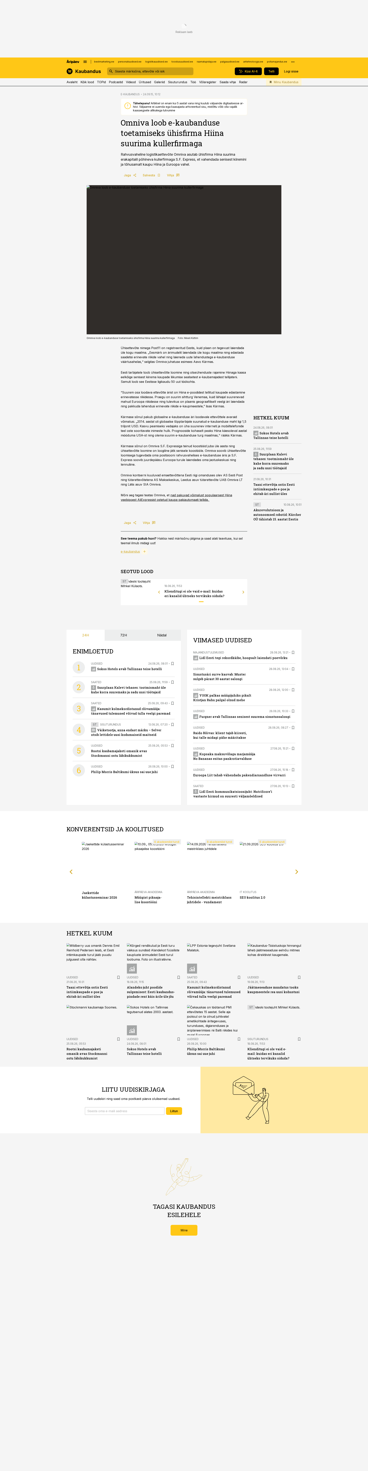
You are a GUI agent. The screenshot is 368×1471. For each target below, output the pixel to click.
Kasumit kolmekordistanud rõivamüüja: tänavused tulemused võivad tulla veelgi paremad (214, 991)
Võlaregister (207, 82)
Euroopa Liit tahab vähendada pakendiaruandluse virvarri (239, 775)
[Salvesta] (172, 663)
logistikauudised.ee (156, 61)
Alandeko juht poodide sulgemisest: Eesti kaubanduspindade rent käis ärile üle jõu (151, 991)
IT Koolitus (248, 892)
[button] (124, 1111)
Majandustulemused (208, 652)
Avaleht (72, 82)
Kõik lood (87, 82)
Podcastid (116, 82)
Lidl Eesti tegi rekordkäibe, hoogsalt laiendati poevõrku (243, 658)
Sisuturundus (177, 82)
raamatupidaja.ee (206, 61)
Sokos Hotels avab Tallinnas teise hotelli (129, 669)
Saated (96, 682)
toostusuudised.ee (182, 61)
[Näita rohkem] (293, 61)
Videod (131, 82)
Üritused (145, 82)
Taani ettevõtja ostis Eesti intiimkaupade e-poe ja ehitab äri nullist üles (274, 489)
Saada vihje (227, 82)
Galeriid (159, 82)
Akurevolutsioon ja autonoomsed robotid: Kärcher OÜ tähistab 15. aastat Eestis (277, 514)
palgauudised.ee (229, 61)
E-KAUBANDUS (130, 94)
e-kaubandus (130, 551)
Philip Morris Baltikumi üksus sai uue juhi (124, 772)
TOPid (101, 82)
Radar (243, 82)
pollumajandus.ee (277, 61)
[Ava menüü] (85, 61)
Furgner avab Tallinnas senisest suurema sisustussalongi (244, 717)
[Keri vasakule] (159, 592)
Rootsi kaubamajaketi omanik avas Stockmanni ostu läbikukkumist (87, 1053)
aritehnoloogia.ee (253, 61)
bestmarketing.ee (104, 61)
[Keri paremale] (243, 592)
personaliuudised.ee (129, 61)
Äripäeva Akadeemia (148, 892)
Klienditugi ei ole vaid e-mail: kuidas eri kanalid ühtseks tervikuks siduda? (268, 1053)
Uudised (97, 663)
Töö (193, 82)
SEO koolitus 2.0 (252, 897)
